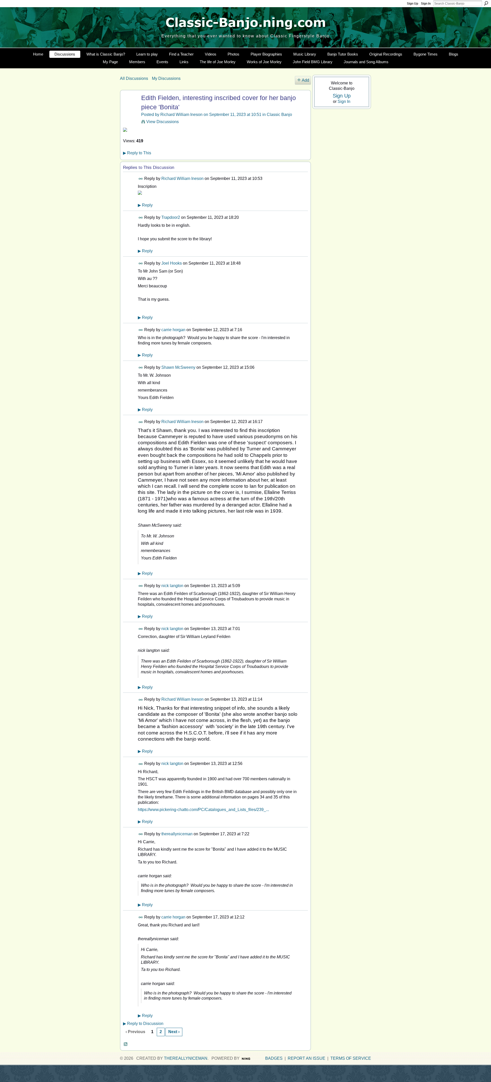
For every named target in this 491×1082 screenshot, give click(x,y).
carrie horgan (173, 330)
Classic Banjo (279, 114)
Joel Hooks (171, 263)
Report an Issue (306, 1058)
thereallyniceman (177, 834)
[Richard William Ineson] (130, 107)
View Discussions (162, 122)
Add (305, 80)
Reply (145, 205)
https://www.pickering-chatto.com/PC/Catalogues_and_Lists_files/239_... (203, 809)
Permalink (140, 178)
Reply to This (137, 153)
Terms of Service (350, 1058)
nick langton (172, 585)
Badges (274, 1058)
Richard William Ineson (181, 114)
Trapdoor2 (170, 217)
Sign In (426, 3)
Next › (174, 1032)
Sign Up (412, 3)
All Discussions (134, 78)
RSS (126, 1044)
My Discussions (166, 78)
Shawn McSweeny (178, 367)
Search (486, 3)
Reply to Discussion (143, 1023)
